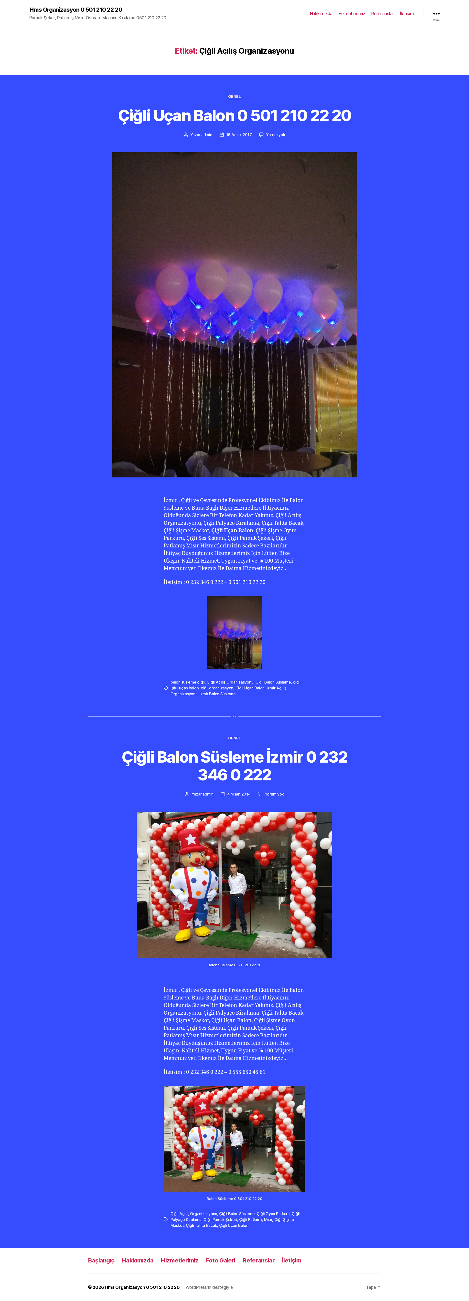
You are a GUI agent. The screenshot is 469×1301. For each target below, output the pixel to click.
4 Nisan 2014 (239, 794)
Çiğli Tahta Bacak (201, 1225)
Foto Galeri (220, 1260)
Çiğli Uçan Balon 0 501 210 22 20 (234, 115)
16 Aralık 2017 (239, 134)
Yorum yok (275, 134)
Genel (234, 96)
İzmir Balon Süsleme (218, 693)
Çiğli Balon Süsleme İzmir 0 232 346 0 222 (235, 765)
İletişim (407, 13)
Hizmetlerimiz (352, 13)
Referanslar (382, 13)
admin (206, 134)
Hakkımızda (321, 13)
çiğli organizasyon (217, 688)
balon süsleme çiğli (188, 682)
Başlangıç (101, 1260)
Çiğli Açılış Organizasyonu (230, 682)
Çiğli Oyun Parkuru (273, 1213)
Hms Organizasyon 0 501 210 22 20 (75, 10)
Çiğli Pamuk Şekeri (220, 1219)
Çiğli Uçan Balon (250, 688)
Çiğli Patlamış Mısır (255, 1219)
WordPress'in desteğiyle (209, 1287)
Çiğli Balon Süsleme (273, 682)
